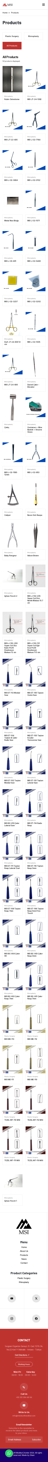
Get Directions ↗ (22, 1355)
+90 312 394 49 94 (24, 1397)
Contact (24, 1263)
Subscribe (36, 1439)
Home (24, 1247)
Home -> (6, 13)
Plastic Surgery (12, 36)
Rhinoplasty (33, 36)
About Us (24, 1251)
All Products (12, 46)
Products (15, 13)
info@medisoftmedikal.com (24, 1416)
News (23, 1259)
